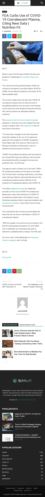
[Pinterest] (14, 36)
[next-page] (7, 362)
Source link (6, 257)
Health (10, 8)
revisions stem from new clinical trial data (22, 120)
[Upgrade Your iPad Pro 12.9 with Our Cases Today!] (7, 416)
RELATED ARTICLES (10, 325)
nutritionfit (7, 31)
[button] (3, 3)
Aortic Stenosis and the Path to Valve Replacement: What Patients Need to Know (27, 333)
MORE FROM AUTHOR (27, 325)
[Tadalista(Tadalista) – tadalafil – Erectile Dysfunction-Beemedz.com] (7, 438)
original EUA (28, 126)
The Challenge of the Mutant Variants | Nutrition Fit (33, 287)
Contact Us (20, 488)
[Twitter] (9, 36)
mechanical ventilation (10, 203)
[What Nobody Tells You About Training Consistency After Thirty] (7, 344)
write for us (27, 490)
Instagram (12, 240)
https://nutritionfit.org (22, 314)
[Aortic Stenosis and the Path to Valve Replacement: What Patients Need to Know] (7, 333)
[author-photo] (22, 308)
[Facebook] (4, 36)
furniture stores (10, 488)
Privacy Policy (18, 490)
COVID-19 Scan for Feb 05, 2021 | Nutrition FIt (12, 286)
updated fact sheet (17, 189)
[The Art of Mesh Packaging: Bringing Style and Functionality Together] (7, 427)
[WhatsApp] (19, 36)
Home (4, 8)
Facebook (34, 237)
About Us (29, 488)
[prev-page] (3, 362)
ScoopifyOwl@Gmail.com (27, 400)
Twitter (5, 240)
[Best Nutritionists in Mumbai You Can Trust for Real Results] (7, 354)
